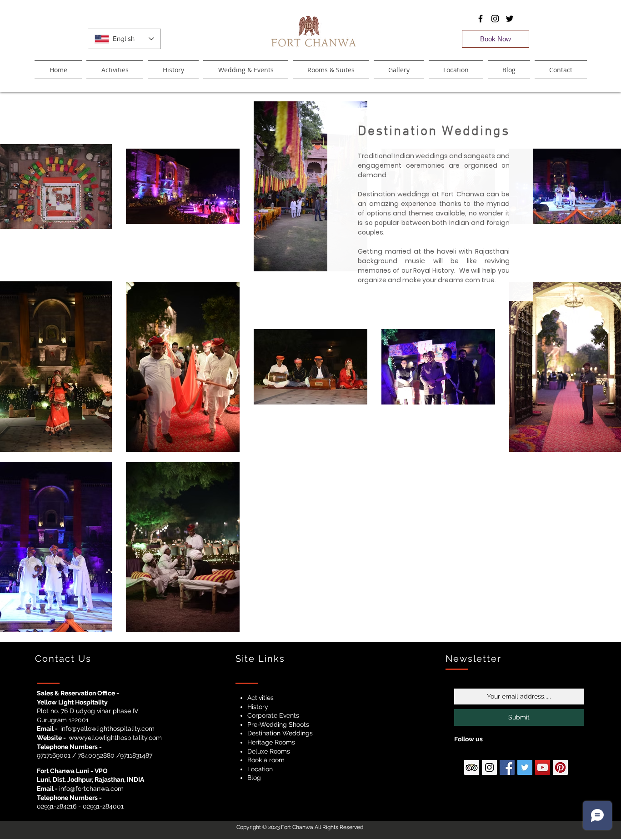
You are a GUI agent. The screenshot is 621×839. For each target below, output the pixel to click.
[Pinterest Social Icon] (560, 767)
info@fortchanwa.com (91, 788)
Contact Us (63, 658)
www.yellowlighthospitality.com (115, 737)
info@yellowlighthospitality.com (107, 728)
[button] (330, 69)
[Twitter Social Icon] (524, 767)
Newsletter (473, 658)
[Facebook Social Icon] (507, 767)
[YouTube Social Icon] (542, 767)
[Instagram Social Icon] (489, 767)
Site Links (260, 658)
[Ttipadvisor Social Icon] (471, 767)
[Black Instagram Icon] (495, 19)
